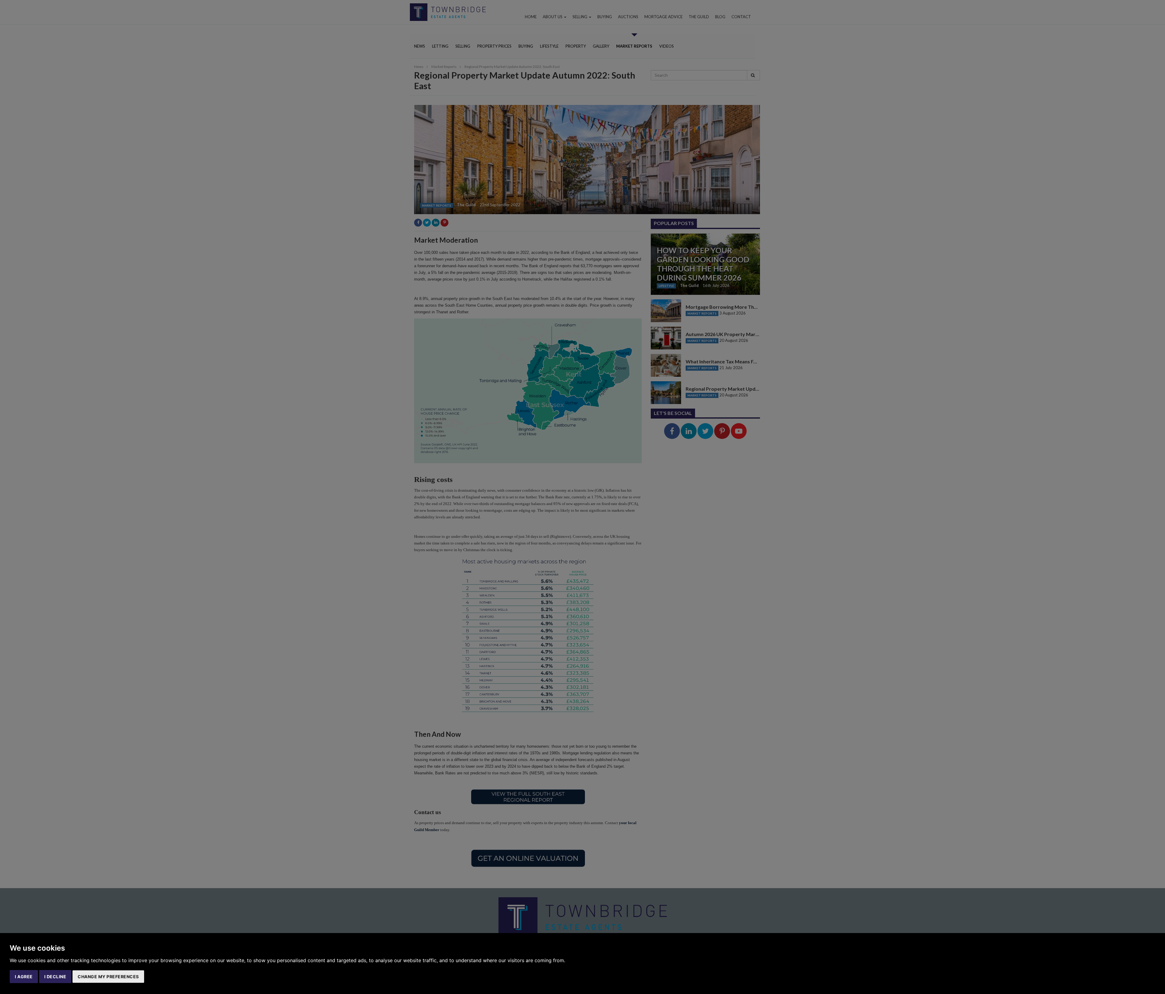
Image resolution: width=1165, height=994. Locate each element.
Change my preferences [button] (108, 976)
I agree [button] (24, 976)
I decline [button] (55, 976)
